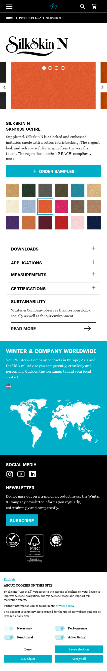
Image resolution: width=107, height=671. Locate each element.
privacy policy (64, 606)
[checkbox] (9, 628)
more (10, 158)
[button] (12, 580)
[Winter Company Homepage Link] (53, 6)
